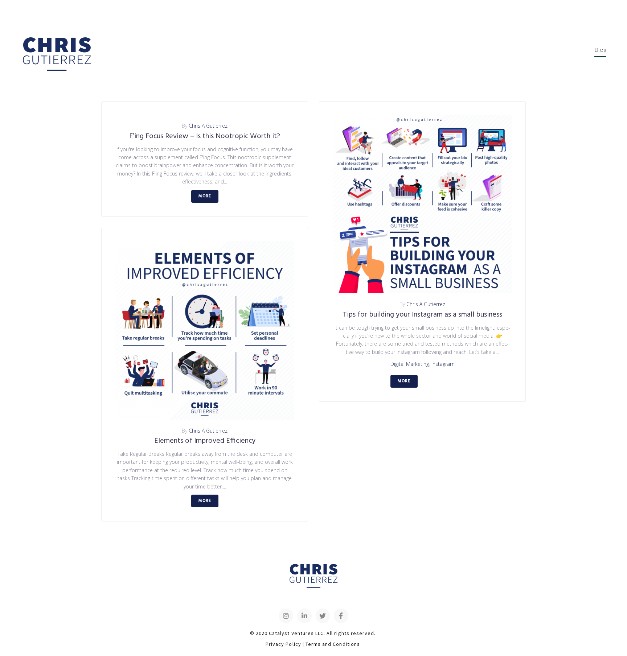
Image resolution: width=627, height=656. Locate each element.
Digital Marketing (409, 363)
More (204, 196)
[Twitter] (323, 615)
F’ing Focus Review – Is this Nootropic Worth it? (204, 136)
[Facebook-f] (341, 615)
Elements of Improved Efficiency (204, 441)
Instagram (443, 363)
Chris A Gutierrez (208, 125)
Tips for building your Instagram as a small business (422, 315)
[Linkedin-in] (304, 615)
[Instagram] (286, 615)
